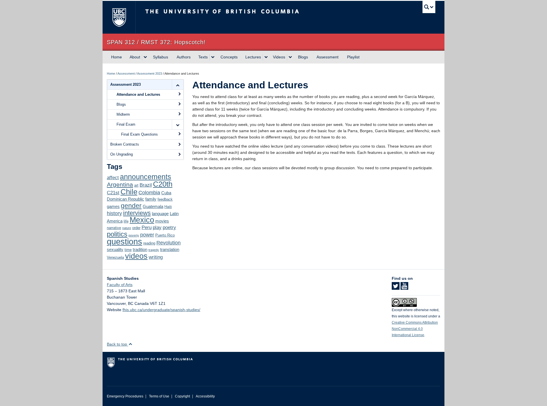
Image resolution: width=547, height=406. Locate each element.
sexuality (115, 249)
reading (149, 243)
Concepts (229, 57)
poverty (133, 235)
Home (116, 57)
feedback (165, 199)
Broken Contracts (124, 144)
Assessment (327, 57)
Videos (279, 57)
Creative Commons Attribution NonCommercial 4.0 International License (415, 329)
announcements (145, 177)
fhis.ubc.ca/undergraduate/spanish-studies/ (161, 309)
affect (113, 177)
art (136, 185)
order (136, 228)
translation (169, 249)
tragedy (153, 250)
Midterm (123, 114)
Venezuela (115, 257)
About (135, 57)
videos (136, 256)
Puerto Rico (165, 235)
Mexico (142, 220)
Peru (147, 227)
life (126, 221)
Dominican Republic (125, 199)
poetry (169, 227)
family (150, 199)
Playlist (353, 57)
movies (162, 221)
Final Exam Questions (139, 134)
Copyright (182, 396)
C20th (162, 184)
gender (131, 205)
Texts (203, 57)
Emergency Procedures (125, 396)
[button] (177, 84)
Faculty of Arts (119, 284)
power (147, 235)
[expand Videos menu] (290, 57)
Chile (129, 191)
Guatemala (153, 206)
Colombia (149, 192)
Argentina (120, 184)
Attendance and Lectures (138, 94)
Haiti (168, 207)
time (128, 250)
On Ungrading (121, 154)
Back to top (117, 344)
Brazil (146, 185)
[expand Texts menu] (212, 57)
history (114, 213)
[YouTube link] (404, 287)
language (160, 213)
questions (124, 241)
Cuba (166, 192)
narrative (114, 228)
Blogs (303, 57)
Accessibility (205, 396)
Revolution (168, 243)
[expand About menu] (145, 57)
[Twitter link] (395, 287)
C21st (113, 192)
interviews (137, 213)
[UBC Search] (429, 7)
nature (126, 228)
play (157, 227)
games (113, 206)
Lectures (253, 57)
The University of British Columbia (119, 17)
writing (156, 257)
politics (117, 234)
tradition (140, 249)
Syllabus (160, 57)
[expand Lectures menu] (266, 57)
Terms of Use (159, 396)
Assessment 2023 (149, 73)
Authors (184, 57)
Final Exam (126, 124)
